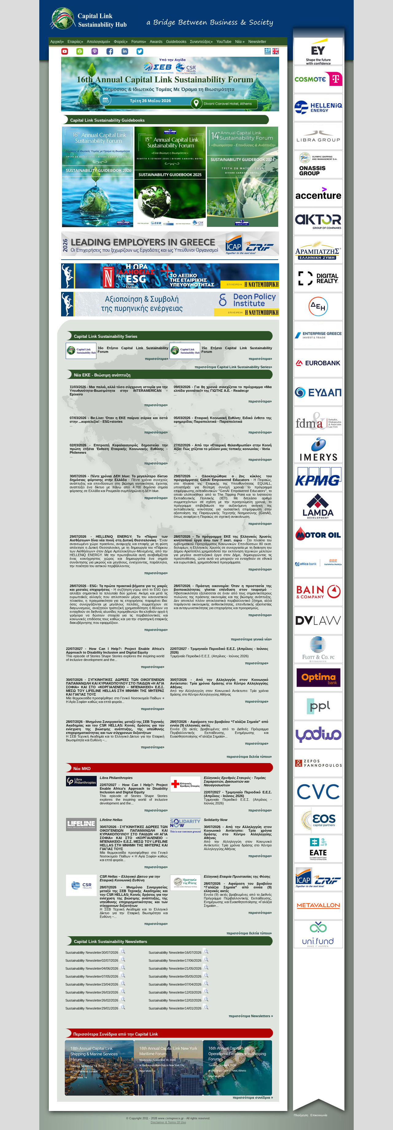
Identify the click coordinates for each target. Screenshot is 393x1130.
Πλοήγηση (301, 1115)
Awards (156, 42)
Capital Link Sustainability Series (105, 336)
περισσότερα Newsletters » (251, 1016)
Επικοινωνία (318, 1115)
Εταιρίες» (75, 42)
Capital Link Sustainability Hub (95, 20)
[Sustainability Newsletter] (122, 952)
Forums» (138, 42)
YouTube (224, 42)
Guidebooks (176, 42)
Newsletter (257, 42)
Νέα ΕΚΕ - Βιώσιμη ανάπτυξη (102, 375)
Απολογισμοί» (98, 42)
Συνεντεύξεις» (201, 42)
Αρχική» (57, 42)
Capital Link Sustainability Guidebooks (107, 120)
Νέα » (240, 42)
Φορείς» (121, 42)
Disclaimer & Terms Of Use (168, 1122)
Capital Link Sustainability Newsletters (110, 941)
